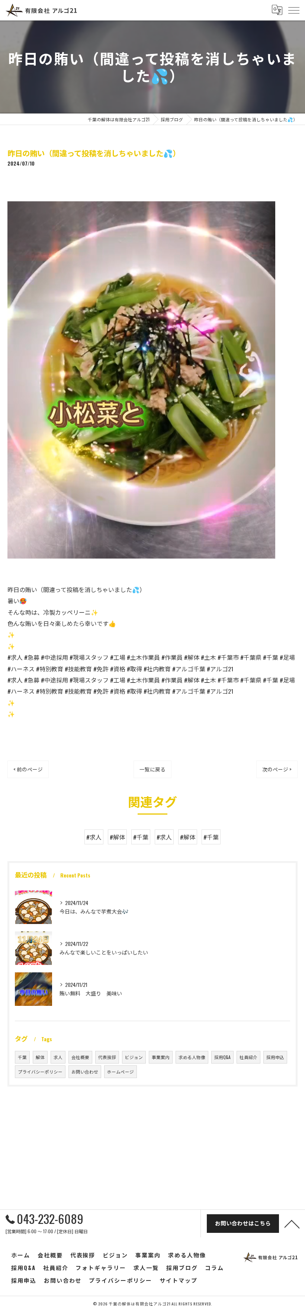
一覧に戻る (152, 769)
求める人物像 (192, 1057)
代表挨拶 (107, 1057)
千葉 (22, 1057)
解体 (40, 1057)
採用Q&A (222, 1057)
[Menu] (293, 10)
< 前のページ (28, 769)
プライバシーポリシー (40, 1071)
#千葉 (140, 836)
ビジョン (134, 1057)
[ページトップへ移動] (292, 1223)
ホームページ (120, 1071)
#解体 (117, 836)
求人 (58, 1057)
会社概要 (80, 1057)
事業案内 (161, 1057)
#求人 (94, 836)
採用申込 (275, 1057)
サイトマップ (179, 1280)
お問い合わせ (84, 1071)
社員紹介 (248, 1057)
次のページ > (277, 769)
